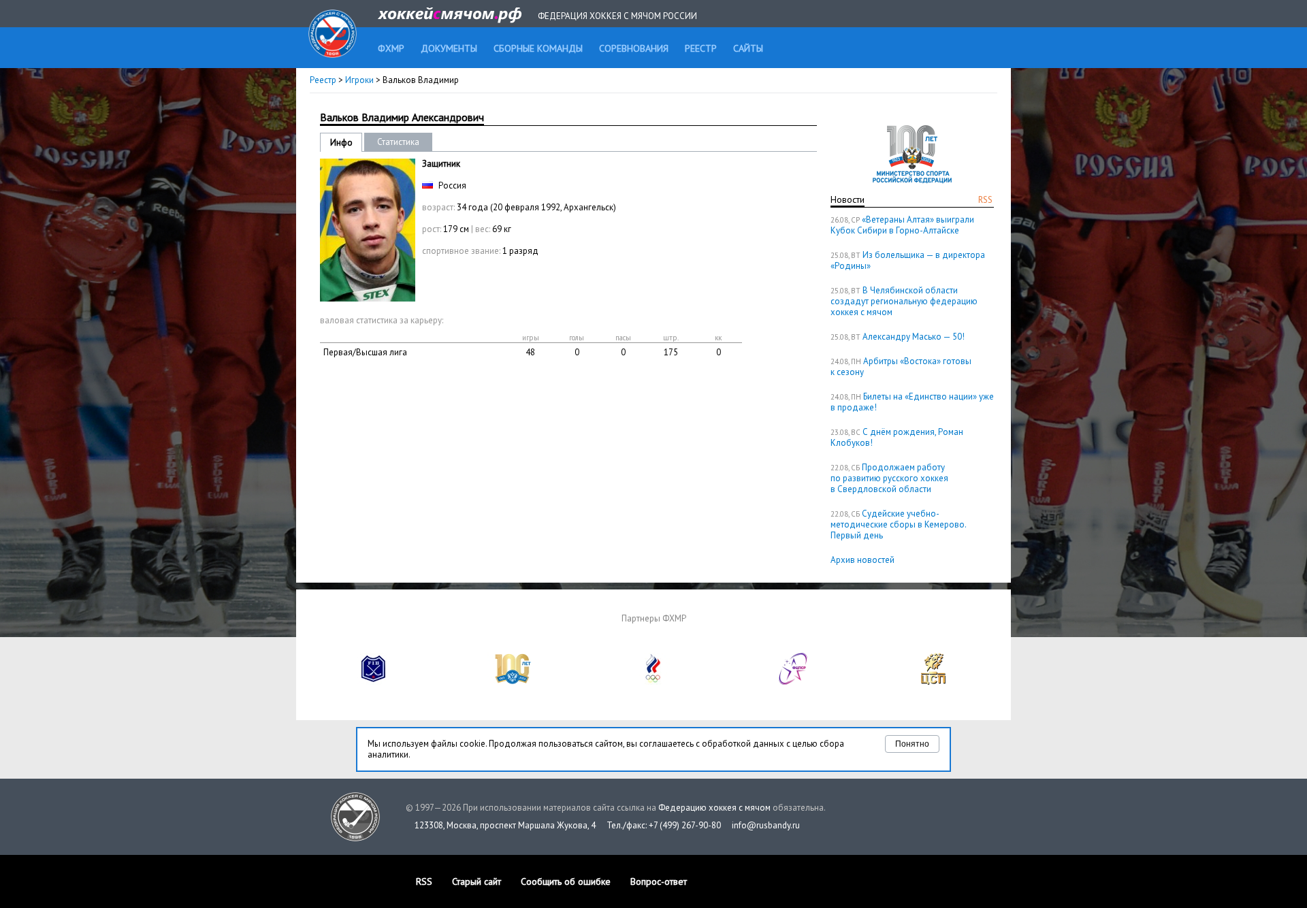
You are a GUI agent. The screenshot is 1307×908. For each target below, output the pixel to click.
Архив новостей (862, 560)
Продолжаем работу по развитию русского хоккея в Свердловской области (889, 478)
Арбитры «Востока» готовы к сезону (900, 366)
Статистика (398, 142)
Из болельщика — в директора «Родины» (907, 260)
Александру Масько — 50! (913, 336)
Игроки (359, 80)
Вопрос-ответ (658, 881)
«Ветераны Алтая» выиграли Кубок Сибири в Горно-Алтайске (902, 225)
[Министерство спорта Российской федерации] (513, 681)
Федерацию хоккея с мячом (714, 807)
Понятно (912, 744)
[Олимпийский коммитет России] (653, 681)
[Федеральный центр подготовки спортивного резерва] (794, 681)
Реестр (323, 80)
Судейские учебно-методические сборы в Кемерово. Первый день (898, 524)
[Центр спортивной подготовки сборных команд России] (933, 681)
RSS (985, 200)
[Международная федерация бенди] (373, 681)
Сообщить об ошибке (566, 881)
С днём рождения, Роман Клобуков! (896, 437)
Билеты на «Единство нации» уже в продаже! (912, 402)
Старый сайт (476, 881)
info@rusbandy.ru (766, 825)
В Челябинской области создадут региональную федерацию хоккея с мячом (904, 301)
